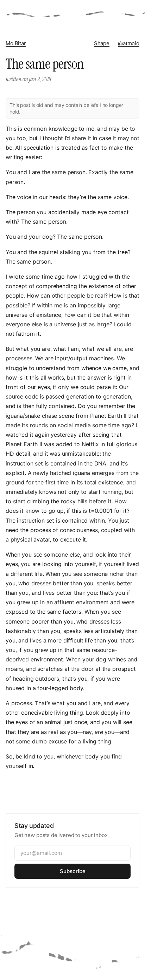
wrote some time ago (37, 276)
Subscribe (73, 871)
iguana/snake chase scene (40, 415)
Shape (101, 43)
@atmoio (128, 43)
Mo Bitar (16, 43)
